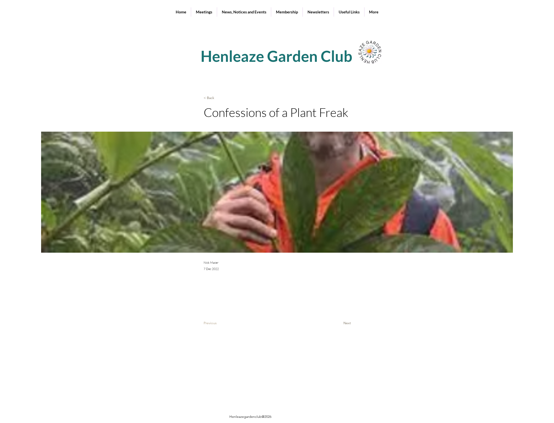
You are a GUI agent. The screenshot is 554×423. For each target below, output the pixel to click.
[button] (204, 12)
